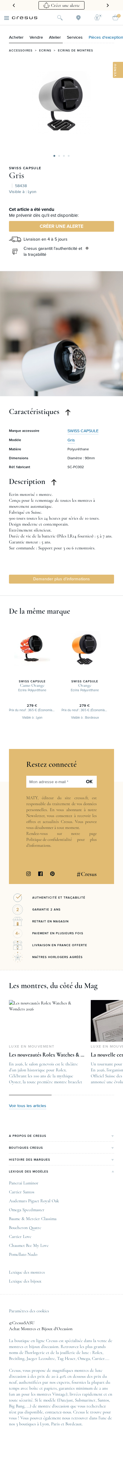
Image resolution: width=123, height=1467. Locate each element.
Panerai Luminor (24, 1183)
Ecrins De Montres (75, 50)
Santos (103, 1400)
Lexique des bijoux (25, 1281)
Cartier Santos (21, 1192)
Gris (16, 175)
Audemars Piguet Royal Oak (34, 1200)
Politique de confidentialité (49, 839)
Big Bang (16, 1406)
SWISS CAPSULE (25, 168)
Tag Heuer (66, 1358)
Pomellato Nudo (23, 1254)
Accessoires (21, 50)
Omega (84, 1358)
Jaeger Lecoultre (41, 1358)
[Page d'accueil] (24, 17)
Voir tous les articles (27, 1106)
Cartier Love (20, 1236)
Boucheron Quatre (25, 1227)
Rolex (97, 1352)
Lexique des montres (27, 1272)
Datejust (66, 1400)
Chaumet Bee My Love (29, 1245)
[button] (54, 155)
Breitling (16, 1358)
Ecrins (45, 50)
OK (89, 781)
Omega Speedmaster (26, 1209)
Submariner (85, 1400)
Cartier (98, 1358)
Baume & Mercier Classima (32, 1218)
